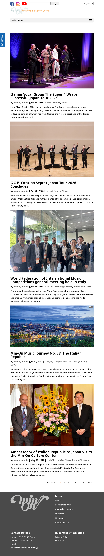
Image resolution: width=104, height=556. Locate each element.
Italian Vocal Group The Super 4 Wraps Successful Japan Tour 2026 (43, 96)
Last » (89, 482)
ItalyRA (58, 361)
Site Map (59, 540)
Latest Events (52, 102)
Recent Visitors (80, 460)
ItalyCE (48, 361)
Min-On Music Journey (75, 361)
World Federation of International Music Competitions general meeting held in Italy (48, 280)
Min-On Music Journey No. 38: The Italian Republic (46, 355)
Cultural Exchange (55, 286)
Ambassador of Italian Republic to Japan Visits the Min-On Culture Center (51, 454)
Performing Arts (82, 286)
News (64, 102)
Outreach (59, 513)
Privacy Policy (61, 537)
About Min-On (62, 522)
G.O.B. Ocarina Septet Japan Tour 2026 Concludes (43, 184)
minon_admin (21, 102)
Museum (59, 518)
